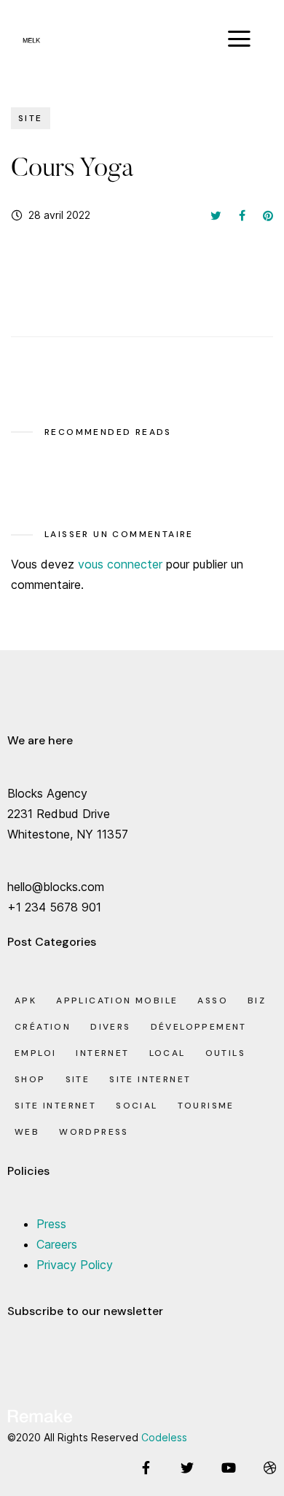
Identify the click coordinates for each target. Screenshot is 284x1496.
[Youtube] (228, 1467)
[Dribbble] (270, 1467)
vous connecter (120, 564)
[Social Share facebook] (242, 215)
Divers (110, 1027)
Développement (199, 1027)
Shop (30, 1079)
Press (51, 1224)
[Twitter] (187, 1467)
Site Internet (150, 1079)
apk (25, 1000)
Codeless (164, 1437)
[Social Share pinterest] (268, 215)
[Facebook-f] (145, 1467)
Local (167, 1053)
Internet (102, 1053)
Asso (212, 1000)
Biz (257, 1000)
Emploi (35, 1053)
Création (43, 1027)
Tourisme (206, 1105)
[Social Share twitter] (215, 215)
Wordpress (94, 1132)
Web (27, 1132)
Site (30, 118)
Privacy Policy (74, 1264)
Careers (56, 1244)
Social (136, 1105)
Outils (225, 1053)
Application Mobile (117, 1000)
